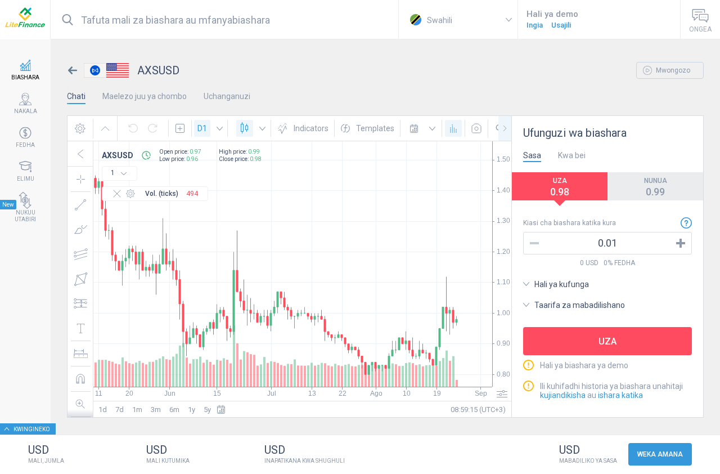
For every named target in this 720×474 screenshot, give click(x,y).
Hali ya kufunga (561, 284)
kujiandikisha (563, 395)
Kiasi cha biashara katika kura (569, 223)
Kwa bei (572, 155)
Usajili (561, 25)
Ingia (534, 25)
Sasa (532, 155)
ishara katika (620, 395)
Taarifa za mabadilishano (579, 305)
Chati (76, 96)
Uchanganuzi (227, 96)
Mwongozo (672, 70)
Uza (607, 341)
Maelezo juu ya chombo (144, 96)
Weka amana (660, 454)
